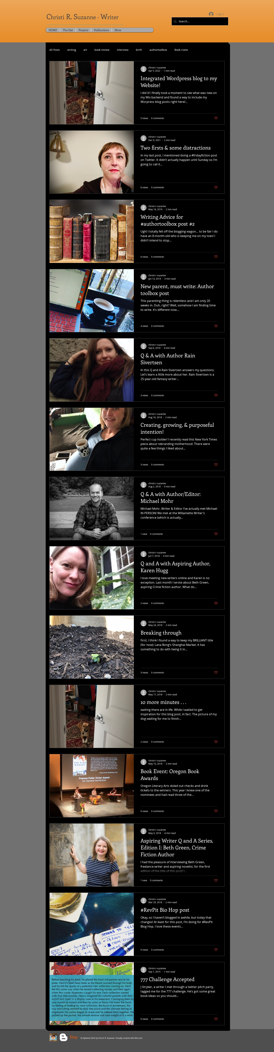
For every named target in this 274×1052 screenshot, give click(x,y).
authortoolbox (158, 50)
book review (102, 50)
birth (139, 50)
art (85, 50)
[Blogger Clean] (63, 1037)
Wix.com (138, 1038)
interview (122, 50)
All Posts (54, 50)
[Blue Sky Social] (53, 1037)
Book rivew (181, 50)
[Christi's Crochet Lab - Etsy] (74, 1037)
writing (71, 50)
